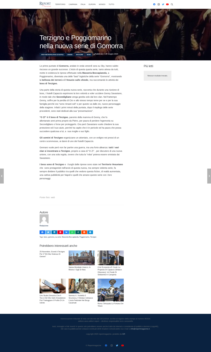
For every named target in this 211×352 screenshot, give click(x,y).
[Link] (45, 4)
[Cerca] (172, 4)
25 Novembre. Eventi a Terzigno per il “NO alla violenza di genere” (52, 254)
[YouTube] (167, 4)
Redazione (44, 226)
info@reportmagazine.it (140, 329)
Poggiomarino (84, 237)
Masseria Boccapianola (70, 237)
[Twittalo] (48, 232)
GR (123, 334)
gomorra (51, 237)
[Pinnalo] (60, 232)
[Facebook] (154, 4)
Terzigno (93, 237)
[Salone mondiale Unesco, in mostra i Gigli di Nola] (82, 252)
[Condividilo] (42, 232)
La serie (58, 237)
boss (45, 237)
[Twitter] (163, 4)
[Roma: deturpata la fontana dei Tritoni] (111, 280)
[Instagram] (158, 4)
